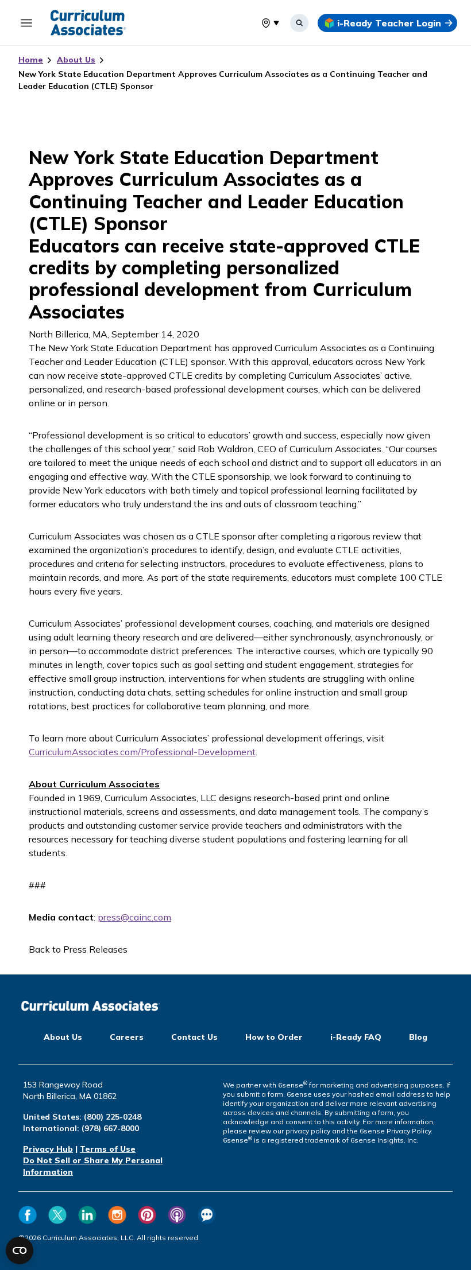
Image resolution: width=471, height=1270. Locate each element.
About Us (76, 60)
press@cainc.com (134, 917)
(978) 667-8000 (110, 1128)
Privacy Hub (48, 1149)
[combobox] (261, 23)
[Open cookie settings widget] (19, 1250)
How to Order (274, 1037)
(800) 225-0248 (112, 1117)
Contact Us (194, 1037)
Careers (127, 1037)
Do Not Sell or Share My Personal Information (93, 1166)
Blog (418, 1037)
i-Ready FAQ (355, 1037)
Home (30, 60)
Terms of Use (108, 1149)
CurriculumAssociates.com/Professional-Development (142, 752)
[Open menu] (26, 23)
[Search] (299, 23)
